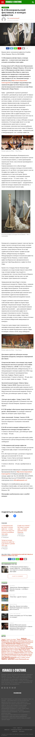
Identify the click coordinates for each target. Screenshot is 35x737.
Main (16, 555)
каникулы (13, 657)
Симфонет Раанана (19, 652)
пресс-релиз (7, 659)
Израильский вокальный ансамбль (10, 645)
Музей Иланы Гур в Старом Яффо (11, 649)
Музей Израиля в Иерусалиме (13, 648)
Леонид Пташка (20, 646)
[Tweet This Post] (11, 48)
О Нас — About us (17, 727)
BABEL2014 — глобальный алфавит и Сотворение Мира (18, 729)
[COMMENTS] (27, 48)
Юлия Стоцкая (17, 655)
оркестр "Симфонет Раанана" (23, 657)
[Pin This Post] (19, 48)
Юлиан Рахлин (9, 655)
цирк (27, 659)
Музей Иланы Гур (27, 648)
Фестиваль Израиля (23, 654)
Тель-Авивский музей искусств (9, 654)
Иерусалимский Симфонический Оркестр (23, 642)
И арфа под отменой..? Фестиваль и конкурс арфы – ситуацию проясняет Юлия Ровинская (24, 529)
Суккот (26, 652)
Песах (18, 651)
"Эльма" (18, 639)
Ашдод (28, 639)
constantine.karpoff (14, 18)
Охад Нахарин (13, 651)
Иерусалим (9, 642)
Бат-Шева (10, 641)
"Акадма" (3, 639)
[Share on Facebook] (7, 48)
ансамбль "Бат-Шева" (26, 655)
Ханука (30, 654)
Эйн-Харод (3, 655)
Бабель (4, 641)
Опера (8, 651)
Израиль (3, 643)
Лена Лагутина (12, 646)
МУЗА (27, 646)
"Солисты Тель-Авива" (11, 639)
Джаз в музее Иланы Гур (20, 641)
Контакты (21, 731)
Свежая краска (10, 652)
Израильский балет (25, 643)
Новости (14, 731)
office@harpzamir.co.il (20, 480)
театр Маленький (20, 659)
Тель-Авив (30, 652)
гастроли (5, 657)
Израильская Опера (13, 644)
